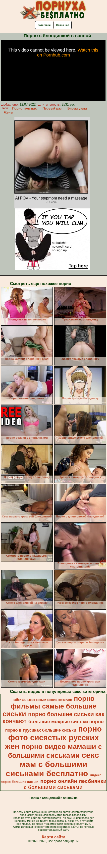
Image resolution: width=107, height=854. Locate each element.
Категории (44, 25)
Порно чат (62, 25)
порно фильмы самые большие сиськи (49, 706)
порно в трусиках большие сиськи (40, 730)
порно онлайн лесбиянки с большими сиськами (65, 784)
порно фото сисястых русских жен (53, 737)
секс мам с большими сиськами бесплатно (52, 764)
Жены (8, 112)
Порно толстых (24, 108)
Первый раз (52, 108)
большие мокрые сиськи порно (66, 721)
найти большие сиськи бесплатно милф (42, 700)
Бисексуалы (77, 108)
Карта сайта (53, 837)
